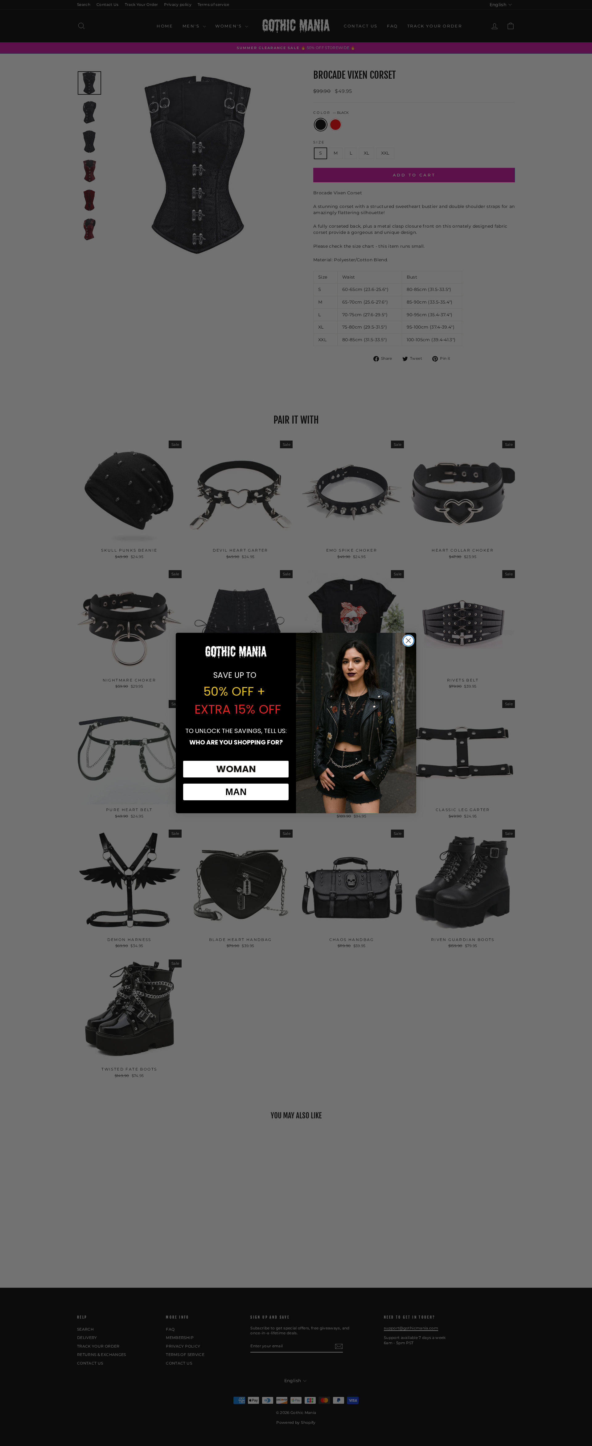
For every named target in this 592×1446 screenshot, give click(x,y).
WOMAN (236, 769)
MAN (236, 792)
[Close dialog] (408, 640)
